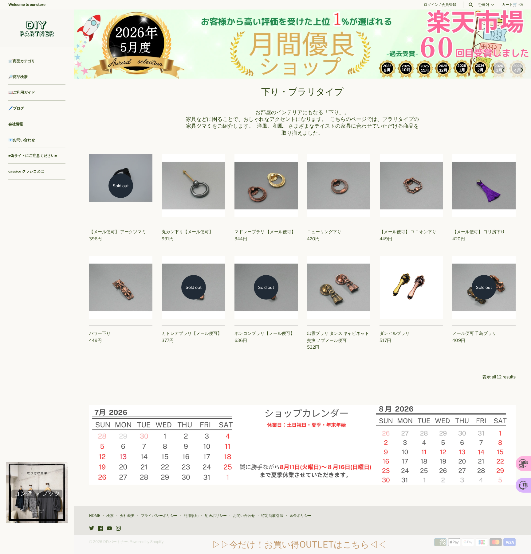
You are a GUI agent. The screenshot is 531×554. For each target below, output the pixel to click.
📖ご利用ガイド (21, 92)
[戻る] (503, 69)
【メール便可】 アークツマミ (117, 231)
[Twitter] (91, 529)
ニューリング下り (324, 231)
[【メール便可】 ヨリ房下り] (484, 185)
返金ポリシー (300, 515)
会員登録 (449, 4)
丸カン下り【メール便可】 (187, 231)
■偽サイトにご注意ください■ (32, 155)
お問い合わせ (244, 515)
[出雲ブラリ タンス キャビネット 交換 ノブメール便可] (338, 287)
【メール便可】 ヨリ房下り (478, 231)
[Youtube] (109, 529)
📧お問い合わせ (21, 140)
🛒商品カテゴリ (21, 61)
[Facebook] (100, 529)
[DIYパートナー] (37, 28)
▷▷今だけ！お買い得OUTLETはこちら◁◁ (299, 544)
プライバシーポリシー (159, 515)
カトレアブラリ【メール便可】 (192, 333)
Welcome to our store (26, 4)
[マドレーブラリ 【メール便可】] (266, 185)
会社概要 (127, 515)
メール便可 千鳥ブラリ (474, 333)
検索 (110, 515)
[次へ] (522, 69)
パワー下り (100, 333)
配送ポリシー (216, 515)
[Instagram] (118, 529)
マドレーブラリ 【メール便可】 (265, 231)
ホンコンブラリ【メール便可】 (264, 333)
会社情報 (15, 124)
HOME (94, 515)
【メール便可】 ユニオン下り (408, 231)
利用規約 (191, 515)
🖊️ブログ (16, 108)
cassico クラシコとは (26, 171)
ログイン (431, 4)
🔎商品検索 (18, 77)
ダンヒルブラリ (395, 333)
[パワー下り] (120, 287)
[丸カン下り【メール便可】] (193, 185)
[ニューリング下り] (338, 185)
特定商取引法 (272, 515)
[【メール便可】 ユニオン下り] (411, 185)
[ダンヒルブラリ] (411, 287)
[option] (302, 44)
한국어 (483, 4)
